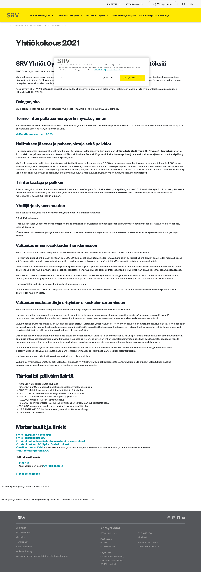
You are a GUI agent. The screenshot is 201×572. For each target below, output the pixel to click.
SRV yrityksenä (132, 4)
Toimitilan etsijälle (68, 15)
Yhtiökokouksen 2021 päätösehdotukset (42, 444)
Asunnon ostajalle (39, 15)
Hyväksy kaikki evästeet (132, 78)
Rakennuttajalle (95, 15)
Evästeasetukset (68, 78)
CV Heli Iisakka (53, 465)
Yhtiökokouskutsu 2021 (31, 437)
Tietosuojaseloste (28, 473)
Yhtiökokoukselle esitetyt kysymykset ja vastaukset (50, 441)
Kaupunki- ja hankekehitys (154, 15)
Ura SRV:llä (112, 4)
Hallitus (24, 462)
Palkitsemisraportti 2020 (32, 450)
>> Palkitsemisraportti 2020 (34, 134)
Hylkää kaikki (108, 78)
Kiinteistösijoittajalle (124, 15)
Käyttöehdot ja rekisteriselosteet (108, 70)
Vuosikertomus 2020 (29, 447)
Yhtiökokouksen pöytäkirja (34, 434)
